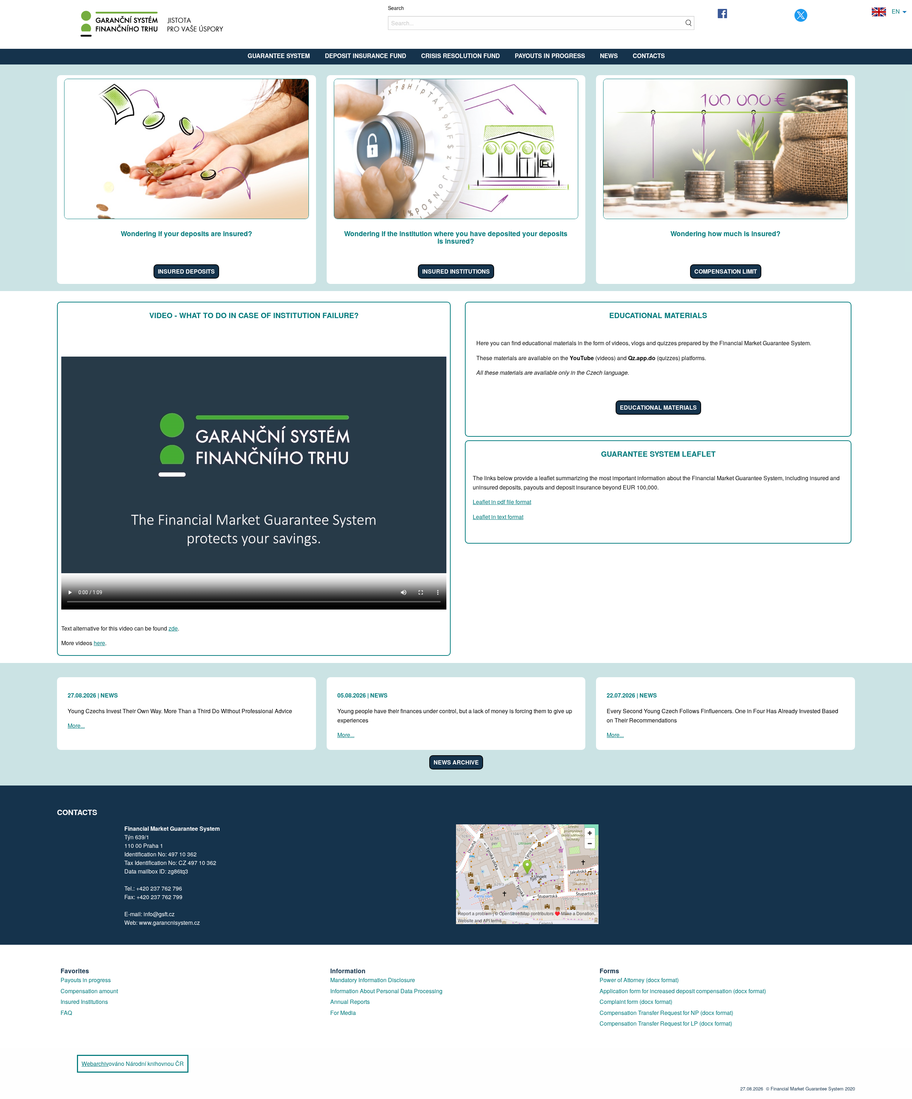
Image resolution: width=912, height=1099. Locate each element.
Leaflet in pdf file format (502, 502)
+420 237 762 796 (159, 888)
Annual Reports (350, 1001)
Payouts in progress (86, 980)
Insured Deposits (186, 271)
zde (173, 628)
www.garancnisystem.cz (169, 922)
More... (76, 725)
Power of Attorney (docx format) (639, 980)
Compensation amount (89, 991)
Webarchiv (95, 1063)
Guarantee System (279, 55)
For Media (343, 1013)
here (99, 643)
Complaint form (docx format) (636, 1001)
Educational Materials (658, 407)
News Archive (456, 762)
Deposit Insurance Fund (365, 55)
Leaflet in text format (498, 517)
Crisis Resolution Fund (460, 55)
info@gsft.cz (159, 914)
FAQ (66, 1013)
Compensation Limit (725, 271)
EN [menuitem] (893, 11)
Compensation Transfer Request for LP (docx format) (666, 1023)
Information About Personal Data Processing (386, 991)
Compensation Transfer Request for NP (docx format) (666, 1013)
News (609, 55)
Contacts (649, 55)
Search (396, 7)
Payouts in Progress (550, 55)
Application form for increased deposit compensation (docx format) (683, 991)
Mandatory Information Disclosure (372, 980)
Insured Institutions (456, 271)
